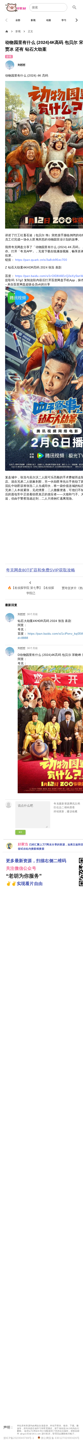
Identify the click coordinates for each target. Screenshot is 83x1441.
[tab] (18, 20)
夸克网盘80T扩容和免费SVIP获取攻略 (40, 570)
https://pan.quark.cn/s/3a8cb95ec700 (41, 259)
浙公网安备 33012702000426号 (60, 1438)
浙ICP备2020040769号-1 (18, 1438)
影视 (18, 31)
